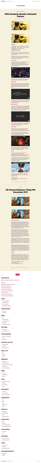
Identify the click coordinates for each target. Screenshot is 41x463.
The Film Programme (5, 304)
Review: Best (3, 282)
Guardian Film (4, 391)
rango (26, 181)
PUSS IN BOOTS (13, 126)
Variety (3, 386)
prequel (16, 128)
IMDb (3, 414)
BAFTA (3, 401)
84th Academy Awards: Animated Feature (20, 15)
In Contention (4, 312)
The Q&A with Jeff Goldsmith (6, 305)
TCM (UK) (3, 354)
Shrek (19, 56)
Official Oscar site (14, 177)
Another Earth (13, 229)
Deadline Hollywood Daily (6, 381)
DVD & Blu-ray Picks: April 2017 (6, 287)
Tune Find (3, 376)
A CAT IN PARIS (13, 60)
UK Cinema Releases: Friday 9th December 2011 (20, 191)
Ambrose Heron (19, 194)
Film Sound (4, 446)
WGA (3, 406)
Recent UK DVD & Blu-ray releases (17, 263)
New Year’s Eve (13, 238)
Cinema (20, 187)
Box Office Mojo (4, 329)
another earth (22, 267)
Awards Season (22, 11)
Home (33, 1)
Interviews (38, 1)
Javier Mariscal (24, 83)
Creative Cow (4, 453)
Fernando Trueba (18, 83)
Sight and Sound (4, 366)
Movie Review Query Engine (6, 426)
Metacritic (3, 423)
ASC (3, 399)
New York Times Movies (6, 394)
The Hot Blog (4, 322)
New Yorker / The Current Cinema (7, 364)
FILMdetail (3, 1)
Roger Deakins (4, 339)
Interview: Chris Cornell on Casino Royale (8, 284)
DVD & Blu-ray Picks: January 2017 (6, 294)
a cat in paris (13, 181)
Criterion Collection (5, 344)
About (35, 1)
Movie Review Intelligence (6, 424)
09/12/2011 (24, 194)
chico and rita (16, 181)
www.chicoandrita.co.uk (22, 100)
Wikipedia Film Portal (5, 416)
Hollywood (15, 86)
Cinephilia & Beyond (5, 319)
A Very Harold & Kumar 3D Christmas (17, 245)
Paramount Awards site (16, 173)
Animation (17, 11)
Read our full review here (17, 236)
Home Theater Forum (5, 347)
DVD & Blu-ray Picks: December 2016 (7, 295)
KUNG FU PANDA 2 (14, 104)
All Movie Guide (4, 411)
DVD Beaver (4, 346)
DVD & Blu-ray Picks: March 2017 (6, 289)
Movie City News (4, 384)
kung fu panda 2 (20, 181)
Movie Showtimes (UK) (5, 438)
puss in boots (24, 181)
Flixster (3, 421)
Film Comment (4, 361)
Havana (21, 85)
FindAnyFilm (17, 262)
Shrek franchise (22, 128)
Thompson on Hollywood (6, 324)
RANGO (12, 151)
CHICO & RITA (13, 81)
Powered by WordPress (10, 461)
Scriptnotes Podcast (5, 302)
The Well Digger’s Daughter (15, 254)
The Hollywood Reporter (6, 367)
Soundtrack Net (4, 374)
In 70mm (3, 337)
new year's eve (25, 267)
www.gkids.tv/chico (14, 101)
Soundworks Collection (5, 448)
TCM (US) (3, 356)
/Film (3, 317)
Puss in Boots (16, 129)
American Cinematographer (6, 336)
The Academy (4, 404)
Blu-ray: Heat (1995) (4, 292)
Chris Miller (22, 148)
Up (24, 57)
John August (4, 431)
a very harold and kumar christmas (16, 267)
